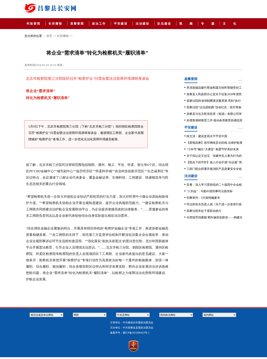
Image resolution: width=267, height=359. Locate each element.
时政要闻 (34, 23)
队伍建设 (165, 23)
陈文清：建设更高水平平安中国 (207, 136)
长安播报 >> (64, 35)
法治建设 (143, 23)
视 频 (186, 23)
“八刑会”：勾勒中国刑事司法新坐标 (210, 191)
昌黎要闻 (77, 23)
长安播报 (56, 23)
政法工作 (99, 23)
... (240, 79)
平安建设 (121, 23)
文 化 (230, 23)
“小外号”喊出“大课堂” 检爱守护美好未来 (213, 149)
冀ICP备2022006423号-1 (136, 332)
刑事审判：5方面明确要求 (203, 197)
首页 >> (51, 35)
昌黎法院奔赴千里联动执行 (204, 210)
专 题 (208, 23)
